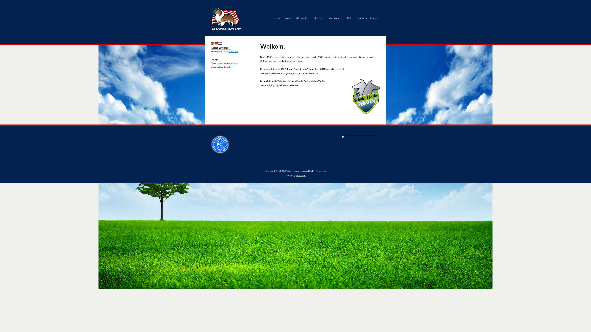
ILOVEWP (301, 175)
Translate (233, 51)
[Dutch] (220, 43)
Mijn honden (302, 18)
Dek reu (318, 18)
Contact (374, 18)
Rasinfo (288, 18)
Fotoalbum (361, 18)
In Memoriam (334, 18)
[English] (212, 43)
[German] (216, 43)
